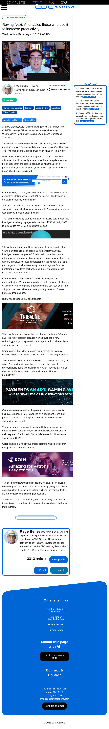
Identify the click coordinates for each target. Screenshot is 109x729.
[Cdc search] (36, 180)
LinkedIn (60, 570)
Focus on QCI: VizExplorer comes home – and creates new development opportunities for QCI (90, 117)
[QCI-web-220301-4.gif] (36, 234)
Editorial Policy (55, 624)
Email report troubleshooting (56, 618)
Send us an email (54, 705)
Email (42, 570)
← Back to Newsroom (14, 18)
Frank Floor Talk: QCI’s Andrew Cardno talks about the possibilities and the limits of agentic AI (89, 105)
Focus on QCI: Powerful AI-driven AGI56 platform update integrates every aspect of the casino (89, 93)
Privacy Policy (56, 630)
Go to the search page (54, 656)
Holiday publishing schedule (55, 610)
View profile (58, 559)
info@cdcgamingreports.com (54, 699)
